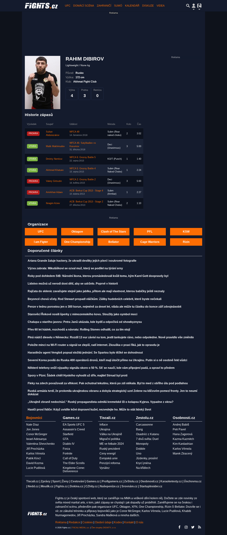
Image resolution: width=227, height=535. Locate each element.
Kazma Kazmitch (183, 438)
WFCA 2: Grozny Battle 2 (83, 179)
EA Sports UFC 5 (73, 424)
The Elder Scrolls (74, 463)
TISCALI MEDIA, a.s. (81, 527)
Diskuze (148, 5)
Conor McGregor (36, 434)
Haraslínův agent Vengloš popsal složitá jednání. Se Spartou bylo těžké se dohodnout (85, 352)
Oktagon (77, 231)
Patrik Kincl (33, 458)
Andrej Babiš (181, 424)
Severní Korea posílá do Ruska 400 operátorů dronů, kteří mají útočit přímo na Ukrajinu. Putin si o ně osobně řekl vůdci (107, 360)
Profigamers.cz (112, 481)
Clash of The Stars (113, 231)
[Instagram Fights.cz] (186, 527)
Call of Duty (70, 458)
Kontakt (129, 522)
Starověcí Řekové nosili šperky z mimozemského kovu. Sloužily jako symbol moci (82, 314)
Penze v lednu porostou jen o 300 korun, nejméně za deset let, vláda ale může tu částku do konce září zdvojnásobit (104, 306)
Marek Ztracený (182, 453)
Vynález (104, 467)
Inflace (103, 424)
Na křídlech (143, 467)
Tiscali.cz (32, 481)
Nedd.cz (33, 486)
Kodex (118, 522)
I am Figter (41, 241)
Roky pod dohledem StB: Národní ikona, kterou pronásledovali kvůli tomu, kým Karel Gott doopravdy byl (98, 275)
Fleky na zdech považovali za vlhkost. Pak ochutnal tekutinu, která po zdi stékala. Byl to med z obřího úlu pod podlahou (108, 383)
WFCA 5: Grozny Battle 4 (83, 168)
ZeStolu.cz (131, 481)
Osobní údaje (103, 522)
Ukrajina (104, 429)
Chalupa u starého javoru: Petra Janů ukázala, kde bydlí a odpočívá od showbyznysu (85, 321)
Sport (56, 481)
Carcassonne (144, 424)
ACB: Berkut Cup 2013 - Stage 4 (86, 190)
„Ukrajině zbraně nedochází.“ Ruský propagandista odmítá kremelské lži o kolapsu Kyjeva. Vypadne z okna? (100, 401)
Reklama (61, 522)
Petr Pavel (179, 429)
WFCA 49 (74, 132)
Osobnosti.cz (149, 481)
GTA (65, 438)
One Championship (77, 241)
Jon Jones (32, 429)
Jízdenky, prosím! (147, 458)
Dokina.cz (76, 486)
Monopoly (142, 443)
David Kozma (34, 463)
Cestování (77, 481)
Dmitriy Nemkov (54, 159)
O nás (139, 522)
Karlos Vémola (35, 453)
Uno (138, 453)
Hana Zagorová (182, 434)
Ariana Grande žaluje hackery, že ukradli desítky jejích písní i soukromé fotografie (82, 260)
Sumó (118, 5)
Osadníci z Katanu (147, 434)
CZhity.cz (91, 486)
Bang (139, 429)
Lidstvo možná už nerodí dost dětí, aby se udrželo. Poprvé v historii (73, 283)
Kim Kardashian (183, 443)
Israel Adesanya (36, 438)
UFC (67, 5)
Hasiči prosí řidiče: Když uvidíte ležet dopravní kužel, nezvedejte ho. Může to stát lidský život (89, 409)
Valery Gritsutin (54, 181)
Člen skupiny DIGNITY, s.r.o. (103, 527)
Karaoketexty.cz (171, 481)
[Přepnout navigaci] (193, 5)
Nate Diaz (32, 424)
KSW (186, 231)
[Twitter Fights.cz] (192, 527)
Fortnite (67, 453)
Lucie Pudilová (35, 467)
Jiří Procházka (35, 448)
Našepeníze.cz (109, 486)
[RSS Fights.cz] (199, 527)
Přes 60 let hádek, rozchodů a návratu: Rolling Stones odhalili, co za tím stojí (79, 329)
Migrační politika (109, 438)
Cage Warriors (149, 241)
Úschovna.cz (192, 481)
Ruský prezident (109, 448)
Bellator (113, 241)
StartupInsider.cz (151, 486)
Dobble (140, 448)
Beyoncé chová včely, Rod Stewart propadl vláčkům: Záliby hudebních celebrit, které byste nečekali (94, 298)
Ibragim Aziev (53, 203)
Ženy (65, 481)
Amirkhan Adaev (54, 192)
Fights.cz (62, 486)
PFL (150, 231)
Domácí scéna (83, 5)
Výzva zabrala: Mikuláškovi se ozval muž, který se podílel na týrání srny (75, 268)
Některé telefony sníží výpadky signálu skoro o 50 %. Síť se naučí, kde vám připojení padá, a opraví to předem (101, 367)
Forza (66, 448)
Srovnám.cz (129, 486)
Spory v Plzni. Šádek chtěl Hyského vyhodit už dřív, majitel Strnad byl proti (77, 375)
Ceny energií (107, 453)
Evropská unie (108, 458)
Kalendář (132, 5)
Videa (161, 5)
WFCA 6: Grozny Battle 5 (83, 157)
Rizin (186, 241)
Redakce (74, 522)
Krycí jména (143, 463)
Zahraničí (104, 5)
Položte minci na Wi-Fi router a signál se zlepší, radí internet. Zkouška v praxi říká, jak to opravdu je (94, 344)
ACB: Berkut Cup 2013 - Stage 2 (86, 201)
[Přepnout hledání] (188, 5)
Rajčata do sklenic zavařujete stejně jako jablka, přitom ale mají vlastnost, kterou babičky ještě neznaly (96, 291)
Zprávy (45, 481)
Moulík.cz (47, 486)
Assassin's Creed (74, 429)
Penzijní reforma (109, 463)
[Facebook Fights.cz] (179, 527)
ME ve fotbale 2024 (111, 443)
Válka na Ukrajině (110, 434)
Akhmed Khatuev (55, 170)
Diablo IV (68, 443)
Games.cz (93, 481)
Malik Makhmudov (55, 146)
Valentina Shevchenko (40, 443)
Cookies (87, 522)
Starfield (68, 434)
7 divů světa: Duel (147, 438)
